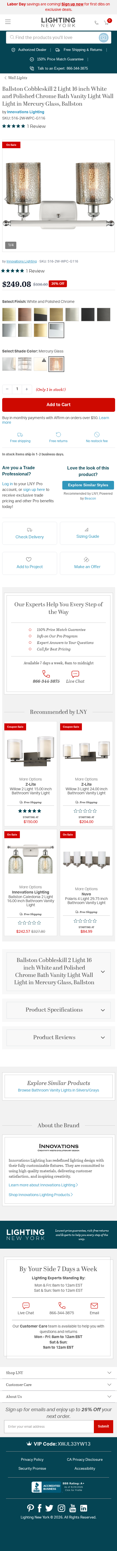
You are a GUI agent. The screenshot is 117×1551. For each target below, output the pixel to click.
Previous (6, 199)
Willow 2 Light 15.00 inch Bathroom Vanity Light (31, 791)
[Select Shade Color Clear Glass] (9, 364)
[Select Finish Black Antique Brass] (40, 314)
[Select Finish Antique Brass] (9, 314)
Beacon (90, 498)
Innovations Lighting (25, 112)
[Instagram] (61, 1508)
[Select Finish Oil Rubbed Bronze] (103, 314)
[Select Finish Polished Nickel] (25, 330)
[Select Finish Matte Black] (88, 314)
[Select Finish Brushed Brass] (56, 314)
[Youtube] (72, 1508)
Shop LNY (14, 1372)
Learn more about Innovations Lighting (42, 1185)
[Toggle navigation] (8, 22)
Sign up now (72, 4)
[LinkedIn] (83, 1508)
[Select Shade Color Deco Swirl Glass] (25, 364)
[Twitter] (49, 1508)
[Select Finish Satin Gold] (40, 330)
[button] (20, 438)
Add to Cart (58, 405)
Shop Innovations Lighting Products (40, 1195)
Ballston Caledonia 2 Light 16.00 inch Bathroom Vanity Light (30, 901)
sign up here (34, 489)
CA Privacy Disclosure (85, 1460)
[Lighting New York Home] (58, 22)
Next (111, 199)
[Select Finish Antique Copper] (25, 314)
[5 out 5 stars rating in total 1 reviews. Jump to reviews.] (30, 811)
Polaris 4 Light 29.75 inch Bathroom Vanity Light (86, 901)
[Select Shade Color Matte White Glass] (40, 364)
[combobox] (58, 37)
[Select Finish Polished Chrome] (9, 330)
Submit (103, 1426)
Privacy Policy (32, 1460)
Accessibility (85, 1469)
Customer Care (19, 1384)
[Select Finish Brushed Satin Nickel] (72, 314)
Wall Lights (17, 77)
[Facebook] (39, 1508)
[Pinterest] (30, 1508)
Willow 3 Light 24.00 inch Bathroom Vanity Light (86, 791)
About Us (14, 1396)
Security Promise (32, 1469)
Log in (7, 483)
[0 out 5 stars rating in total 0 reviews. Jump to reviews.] (86, 811)
